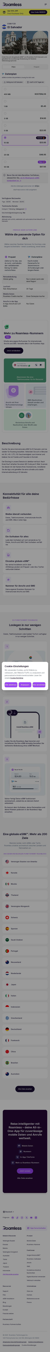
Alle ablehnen (11, 685)
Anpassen (25, 685)
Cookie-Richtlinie (16, 678)
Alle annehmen (39, 685)
